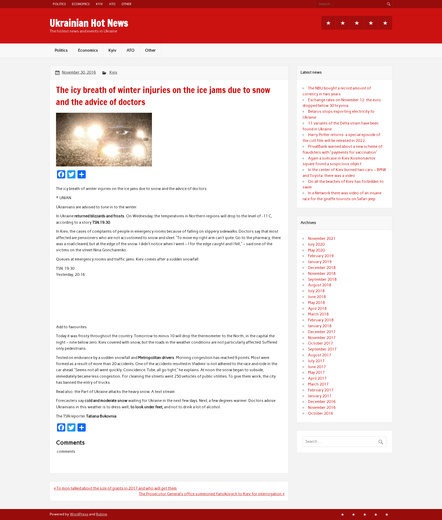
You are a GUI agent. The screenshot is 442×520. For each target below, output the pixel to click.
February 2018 (321, 320)
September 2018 (322, 279)
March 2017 (318, 384)
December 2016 (322, 401)
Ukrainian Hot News (89, 23)
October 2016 (320, 413)
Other (126, 4)
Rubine (101, 514)
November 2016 (322, 407)
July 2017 (316, 361)
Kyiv (99, 4)
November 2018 (322, 273)
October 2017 (320, 343)
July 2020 (316, 244)
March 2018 (318, 314)
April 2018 (317, 308)
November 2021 (322, 238)
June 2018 (317, 297)
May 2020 (316, 250)
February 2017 (321, 390)
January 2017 (320, 396)
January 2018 (320, 326)
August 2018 (319, 285)
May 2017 (316, 372)
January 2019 (320, 261)
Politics (59, 4)
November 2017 (322, 337)
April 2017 (317, 378)
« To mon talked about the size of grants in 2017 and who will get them (115, 488)
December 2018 (322, 267)
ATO (112, 4)
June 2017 (317, 367)
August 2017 (319, 355)
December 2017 (322, 332)
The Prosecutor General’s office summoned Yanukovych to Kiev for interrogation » (211, 494)
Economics (81, 4)
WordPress (79, 514)
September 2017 (322, 349)
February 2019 (321, 256)
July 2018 (316, 291)
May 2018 (316, 302)
